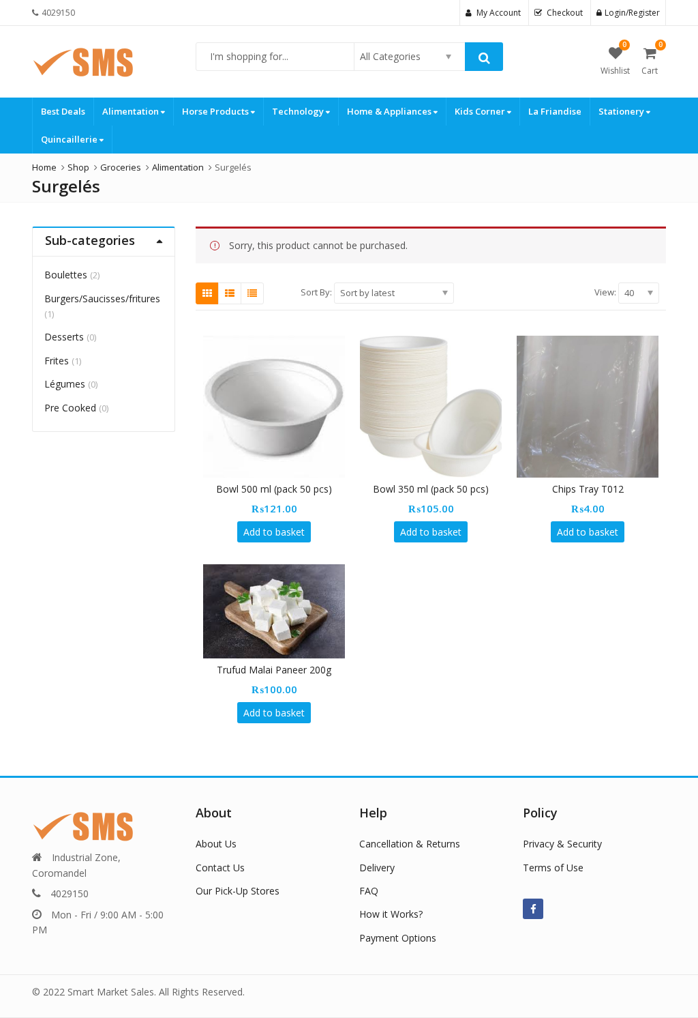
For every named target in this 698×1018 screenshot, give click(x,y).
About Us (216, 843)
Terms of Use (553, 867)
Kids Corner (481, 111)
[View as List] (229, 293)
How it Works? (391, 913)
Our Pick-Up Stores (237, 890)
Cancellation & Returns (409, 843)
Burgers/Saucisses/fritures (102, 298)
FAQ (368, 890)
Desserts (64, 336)
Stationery (622, 111)
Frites (56, 360)
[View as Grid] (207, 293)
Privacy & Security (562, 843)
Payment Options (397, 937)
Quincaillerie (70, 139)
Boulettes (65, 274)
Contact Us (220, 867)
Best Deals (63, 111)
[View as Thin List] (252, 293)
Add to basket (274, 531)
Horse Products (216, 111)
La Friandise (554, 111)
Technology (299, 111)
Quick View (280, 489)
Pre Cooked (70, 407)
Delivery (377, 867)
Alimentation (131, 111)
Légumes (64, 383)
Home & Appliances (390, 111)
